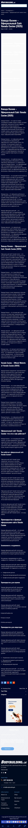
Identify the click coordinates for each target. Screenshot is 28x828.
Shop (16, 794)
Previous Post (7, 688)
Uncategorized (9, 10)
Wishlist (16, 801)
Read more (7, 749)
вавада (3, 121)
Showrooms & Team (5, 799)
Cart (15, 804)
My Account (18, 798)
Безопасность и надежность (12, 89)
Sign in (13, 826)
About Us (4, 794)
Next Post (22, 688)
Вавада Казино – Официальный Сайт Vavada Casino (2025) (13, 44)
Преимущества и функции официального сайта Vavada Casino (11, 80)
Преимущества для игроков (11, 96)
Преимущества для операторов (12, 102)
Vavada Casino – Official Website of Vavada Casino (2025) (13, 53)
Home (2, 10)
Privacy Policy (5, 808)
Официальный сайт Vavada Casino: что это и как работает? (13, 62)
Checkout (17, 808)
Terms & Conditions (4, 804)
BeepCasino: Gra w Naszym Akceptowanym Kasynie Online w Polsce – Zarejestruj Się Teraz (12, 742)
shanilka (10, 29)
